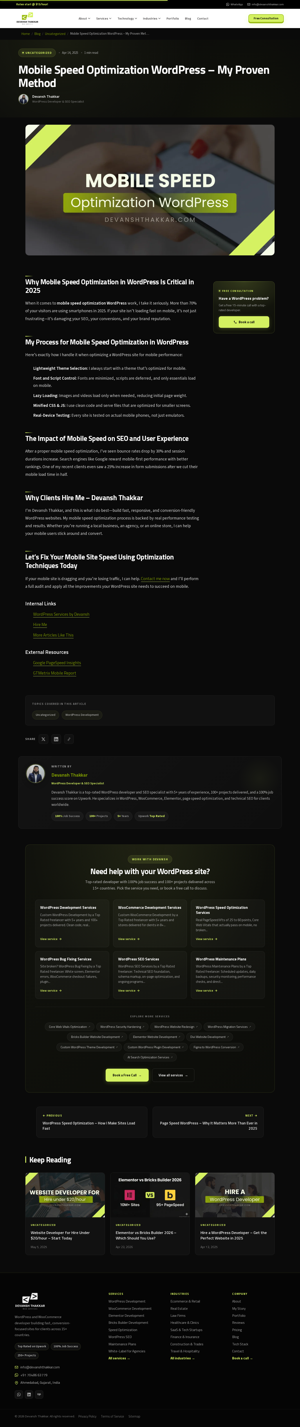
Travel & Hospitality (185, 1351)
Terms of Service (112, 1416)
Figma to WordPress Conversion (215, 1047)
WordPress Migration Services (228, 1026)
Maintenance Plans (122, 1344)
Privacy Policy (87, 1416)
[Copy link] (69, 739)
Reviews (238, 1322)
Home (26, 33)
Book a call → (242, 1358)
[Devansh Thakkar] (30, 1301)
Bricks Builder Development (128, 1322)
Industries (150, 18)
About (83, 18)
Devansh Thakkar (46, 96)
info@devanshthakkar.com (40, 1367)
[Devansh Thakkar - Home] (27, 18)
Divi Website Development (208, 1036)
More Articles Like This (53, 635)
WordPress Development (127, 1301)
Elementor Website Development (155, 1036)
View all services (171, 1075)
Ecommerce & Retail (185, 1301)
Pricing (237, 1330)
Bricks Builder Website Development (95, 1036)
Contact (202, 18)
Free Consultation (266, 18)
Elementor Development (126, 1315)
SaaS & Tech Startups (186, 1330)
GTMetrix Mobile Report (54, 673)
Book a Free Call (125, 1075)
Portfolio (172, 18)
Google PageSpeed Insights (57, 662)
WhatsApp (237, 4)
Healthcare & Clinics (184, 1322)
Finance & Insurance (184, 1337)
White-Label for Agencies (126, 1351)
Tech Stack (240, 1344)
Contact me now (155, 578)
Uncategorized (55, 33)
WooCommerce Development (130, 1308)
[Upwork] (39, 1394)
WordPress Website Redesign (174, 1026)
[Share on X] (43, 739)
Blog (188, 18)
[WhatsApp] (19, 1394)
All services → (119, 1358)
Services (102, 18)
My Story (239, 1308)
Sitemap (134, 1416)
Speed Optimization (122, 1330)
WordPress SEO (120, 1337)
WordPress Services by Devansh (61, 614)
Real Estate (179, 1308)
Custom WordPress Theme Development (87, 1047)
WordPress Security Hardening (120, 1026)
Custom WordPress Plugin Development (154, 1047)
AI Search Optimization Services (148, 1057)
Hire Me (40, 624)
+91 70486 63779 (33, 1375)
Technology (125, 18)
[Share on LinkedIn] (56, 739)
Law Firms (178, 1315)
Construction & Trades (186, 1344)
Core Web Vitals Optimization (68, 1026)
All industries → (182, 1358)
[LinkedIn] (29, 1394)
